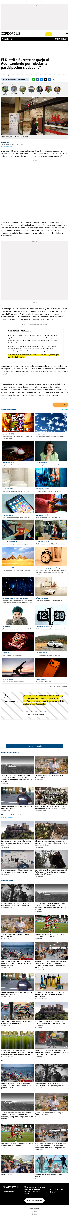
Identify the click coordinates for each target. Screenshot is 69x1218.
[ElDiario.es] (61, 39)
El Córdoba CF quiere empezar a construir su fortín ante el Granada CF (51, 935)
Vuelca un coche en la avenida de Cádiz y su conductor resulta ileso (16, 1022)
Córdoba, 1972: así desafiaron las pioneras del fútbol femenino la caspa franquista (50, 807)
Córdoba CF (48, 2)
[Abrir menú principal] (67, 33)
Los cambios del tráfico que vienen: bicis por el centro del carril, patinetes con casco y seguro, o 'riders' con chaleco (51, 1052)
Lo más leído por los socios (10, 752)
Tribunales (36, 2)
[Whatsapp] (33, 79)
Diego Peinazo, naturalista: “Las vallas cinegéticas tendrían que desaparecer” (15, 904)
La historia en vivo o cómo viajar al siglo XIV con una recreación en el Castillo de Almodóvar (16, 843)
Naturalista (14, 2)
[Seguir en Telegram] (57, 1189)
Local (11, 399)
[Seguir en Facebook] (55, 1189)
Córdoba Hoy (7, 39)
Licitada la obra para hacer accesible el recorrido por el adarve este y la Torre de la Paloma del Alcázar (51, 843)
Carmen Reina (5, 142)
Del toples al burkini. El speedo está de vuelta (49, 1176)
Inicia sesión (57, 33)
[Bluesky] (41, 79)
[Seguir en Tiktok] (50, 1192)
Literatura (31, 2)
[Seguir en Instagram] (59, 1189)
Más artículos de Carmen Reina (11, 815)
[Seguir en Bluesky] (50, 1189)
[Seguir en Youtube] (62, 1189)
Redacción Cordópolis (41, 998)
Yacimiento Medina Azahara (22, 2)
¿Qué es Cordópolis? (34, 1208)
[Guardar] (53, 79)
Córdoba (17, 399)
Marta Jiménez (39, 779)
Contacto (34, 1214)
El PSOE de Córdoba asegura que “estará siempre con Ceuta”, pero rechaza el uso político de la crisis (16, 963)
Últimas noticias (6, 1061)
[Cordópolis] (12, 1187)
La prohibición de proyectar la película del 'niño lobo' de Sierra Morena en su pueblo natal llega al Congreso (51, 872)
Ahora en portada (7, 880)
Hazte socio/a (49, 33)
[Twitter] (45, 79)
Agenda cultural (42, 2)
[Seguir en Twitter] (53, 1189)
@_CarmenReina (7, 146)
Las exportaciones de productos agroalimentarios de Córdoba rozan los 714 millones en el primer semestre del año (17, 1052)
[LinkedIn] (49, 79)
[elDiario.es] (12, 1191)
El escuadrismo (7, 1175)
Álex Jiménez (38, 938)
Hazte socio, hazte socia (35, 714)
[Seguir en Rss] (55, 1192)
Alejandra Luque (5, 810)
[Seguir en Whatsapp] (53, 1192)
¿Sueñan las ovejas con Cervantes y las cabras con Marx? (49, 776)
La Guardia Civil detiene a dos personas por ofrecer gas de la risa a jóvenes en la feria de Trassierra (51, 994)
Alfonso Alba (4, 783)
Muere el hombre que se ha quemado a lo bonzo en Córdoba (16, 807)
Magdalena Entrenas (41, 1179)
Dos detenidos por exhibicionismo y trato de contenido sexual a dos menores (16, 871)
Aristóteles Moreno (40, 810)
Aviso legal (34, 1211)
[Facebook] (37, 79)
